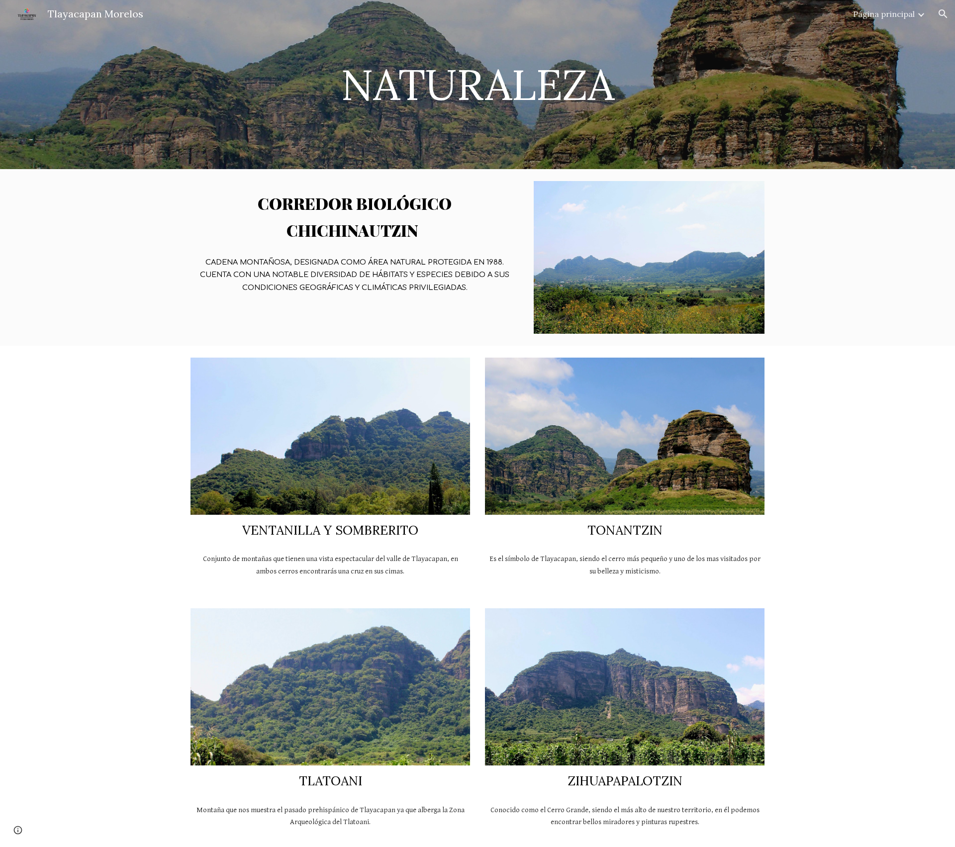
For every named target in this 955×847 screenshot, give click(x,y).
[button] (943, 14)
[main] (477, 84)
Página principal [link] (884, 14)
